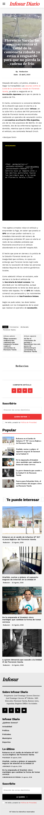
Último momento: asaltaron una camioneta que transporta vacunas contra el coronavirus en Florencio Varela (11, 344)
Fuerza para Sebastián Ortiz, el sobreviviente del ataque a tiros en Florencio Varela (29, 483)
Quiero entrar (20, 417)
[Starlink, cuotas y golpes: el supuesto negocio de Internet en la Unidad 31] (8, 451)
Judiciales (6, 766)
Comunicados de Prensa (11, 777)
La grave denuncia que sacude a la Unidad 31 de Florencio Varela (29, 472)
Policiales (22, 36)
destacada (25, 327)
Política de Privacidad (28, 422)
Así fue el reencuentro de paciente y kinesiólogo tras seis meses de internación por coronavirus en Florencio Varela (32, 345)
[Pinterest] (24, 390)
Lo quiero (20, 797)
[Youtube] (24, 710)
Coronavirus (14, 327)
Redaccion (23, 71)
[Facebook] (14, 390)
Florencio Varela (9, 330)
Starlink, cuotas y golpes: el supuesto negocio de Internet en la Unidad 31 (28, 451)
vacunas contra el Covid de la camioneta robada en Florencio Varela (21, 89)
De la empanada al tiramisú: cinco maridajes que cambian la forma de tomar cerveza (28, 462)
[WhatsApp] (30, 390)
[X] (19, 390)
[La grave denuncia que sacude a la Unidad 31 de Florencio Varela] (8, 473)
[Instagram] (11, 710)
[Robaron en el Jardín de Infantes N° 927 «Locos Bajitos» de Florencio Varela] (8, 441)
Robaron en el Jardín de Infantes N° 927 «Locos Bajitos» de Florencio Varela (28, 440)
